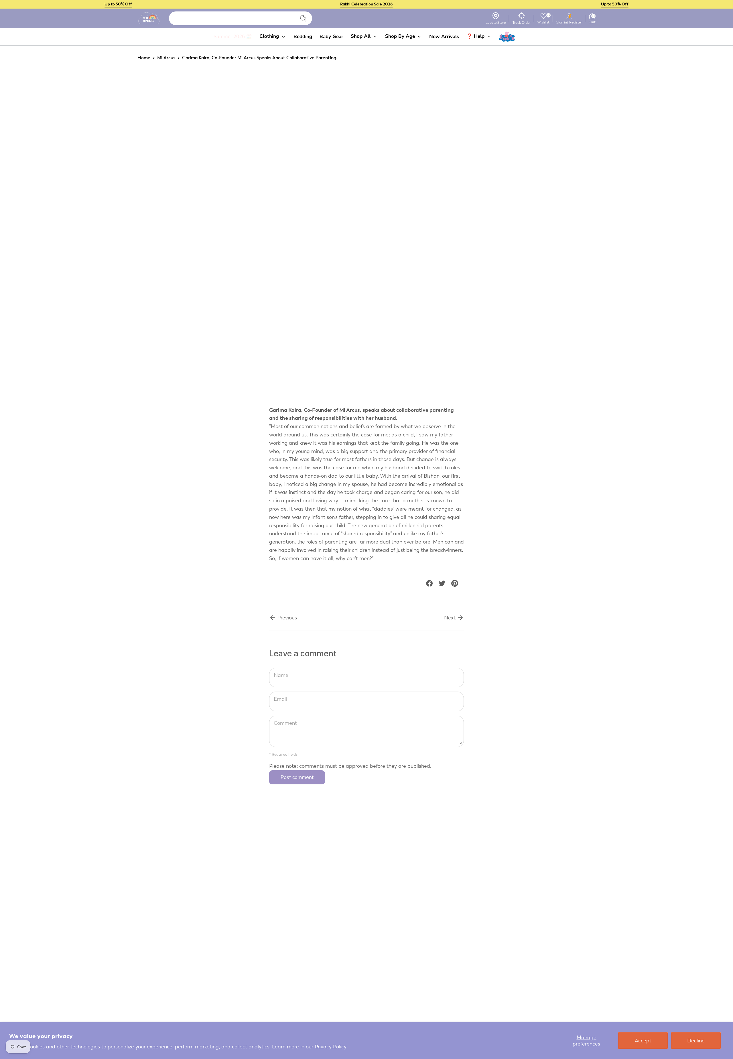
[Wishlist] (543, 16)
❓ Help (476, 36)
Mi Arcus (166, 58)
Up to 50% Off (118, 4)
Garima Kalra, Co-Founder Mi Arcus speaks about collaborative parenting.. (260, 58)
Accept (643, 1040)
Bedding (302, 36)
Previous (286, 617)
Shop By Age (400, 36)
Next (450, 617)
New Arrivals (444, 36)
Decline (696, 1040)
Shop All (361, 36)
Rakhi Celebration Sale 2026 (366, 4)
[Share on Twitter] (442, 583)
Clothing (269, 36)
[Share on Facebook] (429, 583)
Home (143, 58)
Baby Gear (331, 36)
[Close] (303, 18)
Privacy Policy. (331, 1046)
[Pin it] (454, 583)
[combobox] (240, 18)
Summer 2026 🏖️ (233, 36)
